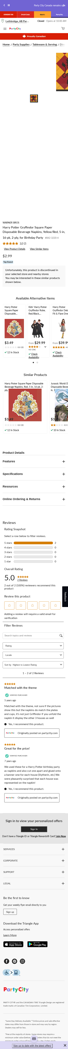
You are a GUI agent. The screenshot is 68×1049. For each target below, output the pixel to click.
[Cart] (63, 29)
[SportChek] (25, 14)
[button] (33, 362)
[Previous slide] (4, 6)
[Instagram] (22, 961)
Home (6, 44)
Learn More (10, 935)
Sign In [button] (34, 829)
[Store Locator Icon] (3, 21)
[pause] (8, 6)
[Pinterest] (14, 961)
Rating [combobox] (8, 646)
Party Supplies (21, 44)
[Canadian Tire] (8, 14)
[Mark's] (42, 14)
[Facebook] (6, 961)
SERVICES (9, 849)
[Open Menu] (5, 29)
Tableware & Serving (45, 44)
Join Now (61, 836)
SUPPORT (8, 872)
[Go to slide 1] (34, 98)
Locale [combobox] (8, 655)
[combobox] (35, 665)
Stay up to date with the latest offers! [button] (32, 1046)
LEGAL (7, 883)
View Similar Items (39, 249)
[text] (14, 348)
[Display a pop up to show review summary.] (46, 348)
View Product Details (14, 249)
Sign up (10, 912)
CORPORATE (10, 860)
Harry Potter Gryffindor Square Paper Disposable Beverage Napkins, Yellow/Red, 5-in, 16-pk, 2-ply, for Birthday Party (34, 232)
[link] (16, 243)
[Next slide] (63, 6)
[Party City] (59, 14)
